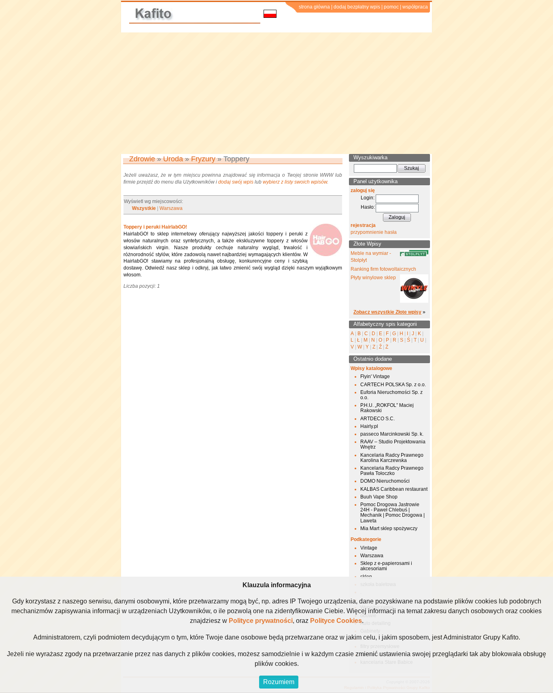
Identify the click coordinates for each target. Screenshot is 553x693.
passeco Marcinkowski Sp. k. (391, 434)
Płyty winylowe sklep (373, 277)
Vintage (368, 548)
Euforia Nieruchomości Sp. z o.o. (391, 394)
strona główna (314, 7)
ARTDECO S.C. (377, 418)
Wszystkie (144, 208)
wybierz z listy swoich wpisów (295, 182)
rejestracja (363, 225)
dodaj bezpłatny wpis (357, 7)
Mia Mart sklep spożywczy (388, 528)
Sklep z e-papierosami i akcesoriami (386, 565)
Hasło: (368, 207)
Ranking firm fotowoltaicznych (383, 269)
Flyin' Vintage (375, 376)
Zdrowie (142, 159)
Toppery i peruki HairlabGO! (155, 227)
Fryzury (203, 159)
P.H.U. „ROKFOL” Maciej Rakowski (387, 407)
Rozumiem (278, 681)
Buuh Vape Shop (379, 497)
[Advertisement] (276, 93)
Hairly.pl (369, 426)
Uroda (173, 159)
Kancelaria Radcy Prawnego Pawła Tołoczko (391, 470)
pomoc (391, 7)
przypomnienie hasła (374, 232)
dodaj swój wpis (235, 182)
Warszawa (171, 208)
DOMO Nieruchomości (385, 481)
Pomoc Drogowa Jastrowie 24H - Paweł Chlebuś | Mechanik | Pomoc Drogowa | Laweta (392, 513)
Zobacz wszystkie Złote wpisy (387, 312)
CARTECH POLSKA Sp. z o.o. (393, 384)
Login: (367, 198)
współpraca (415, 7)
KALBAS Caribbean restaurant (394, 489)
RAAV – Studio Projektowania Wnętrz (392, 444)
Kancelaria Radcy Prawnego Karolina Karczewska (391, 457)
